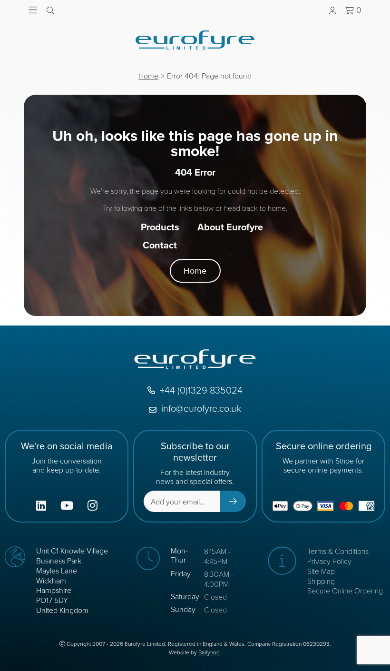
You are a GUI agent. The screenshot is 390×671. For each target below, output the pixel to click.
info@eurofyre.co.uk (201, 408)
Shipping (321, 581)
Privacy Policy (329, 561)
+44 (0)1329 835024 (201, 390)
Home (148, 75)
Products (160, 227)
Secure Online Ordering (345, 590)
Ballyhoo (209, 652)
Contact (160, 245)
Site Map (321, 571)
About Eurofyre (230, 227)
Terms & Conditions (338, 551)
